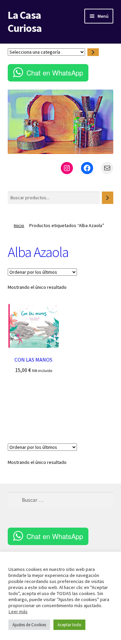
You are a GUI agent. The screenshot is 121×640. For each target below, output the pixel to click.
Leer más (18, 611)
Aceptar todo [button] (69, 625)
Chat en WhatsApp (55, 72)
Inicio (19, 225)
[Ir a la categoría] (93, 52)
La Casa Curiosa (25, 21)
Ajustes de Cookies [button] (29, 625)
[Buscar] (107, 198)
